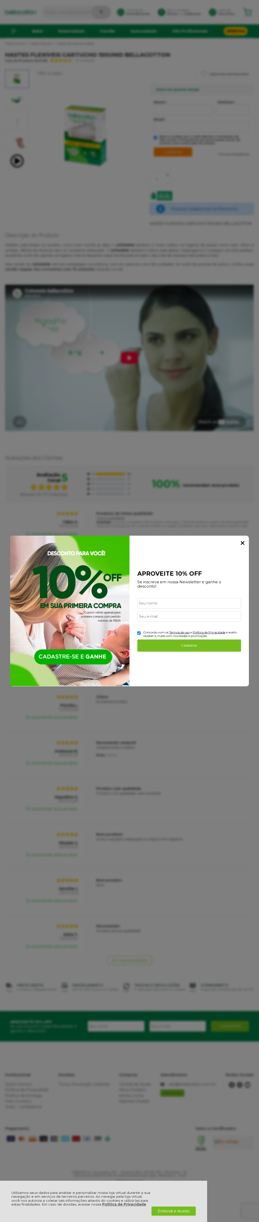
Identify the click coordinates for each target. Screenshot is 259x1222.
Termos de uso (179, 632)
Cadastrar (189, 645)
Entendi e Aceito (174, 1211)
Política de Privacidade (124, 1204)
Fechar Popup (242, 543)
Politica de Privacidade (209, 632)
